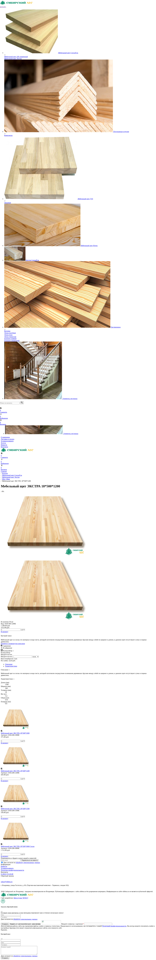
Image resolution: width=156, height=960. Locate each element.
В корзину (4, 743)
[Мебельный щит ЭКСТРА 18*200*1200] (15, 767)
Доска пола (8, 335)
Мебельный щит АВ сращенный (16, 57)
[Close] (2, 911)
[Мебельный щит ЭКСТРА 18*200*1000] (15, 729)
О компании (5, 437)
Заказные (7, 203)
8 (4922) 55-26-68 (7, 874)
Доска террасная (10, 337)
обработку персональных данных (28, 862)
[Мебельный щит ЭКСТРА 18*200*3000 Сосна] (15, 842)
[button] (4, 7)
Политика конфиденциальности (12, 870)
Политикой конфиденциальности (114, 926)
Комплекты (8, 135)
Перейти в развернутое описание (13, 644)
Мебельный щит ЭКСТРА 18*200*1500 (15, 809)
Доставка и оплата (7, 439)
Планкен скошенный (11, 340)
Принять (4, 930)
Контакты (4, 447)
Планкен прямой (10, 339)
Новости (4, 445)
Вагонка (7, 331)
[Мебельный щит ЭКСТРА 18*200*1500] (15, 804)
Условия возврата (7, 441)
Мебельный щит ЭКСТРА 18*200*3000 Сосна (17, 846)
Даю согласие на (21, 862)
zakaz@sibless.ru (6, 882)
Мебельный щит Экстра (13, 58)
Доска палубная (10, 333)
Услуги (3, 443)
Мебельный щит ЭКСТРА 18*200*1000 (15, 733)
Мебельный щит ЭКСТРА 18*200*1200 (15, 771)
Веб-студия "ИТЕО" (21, 898)
